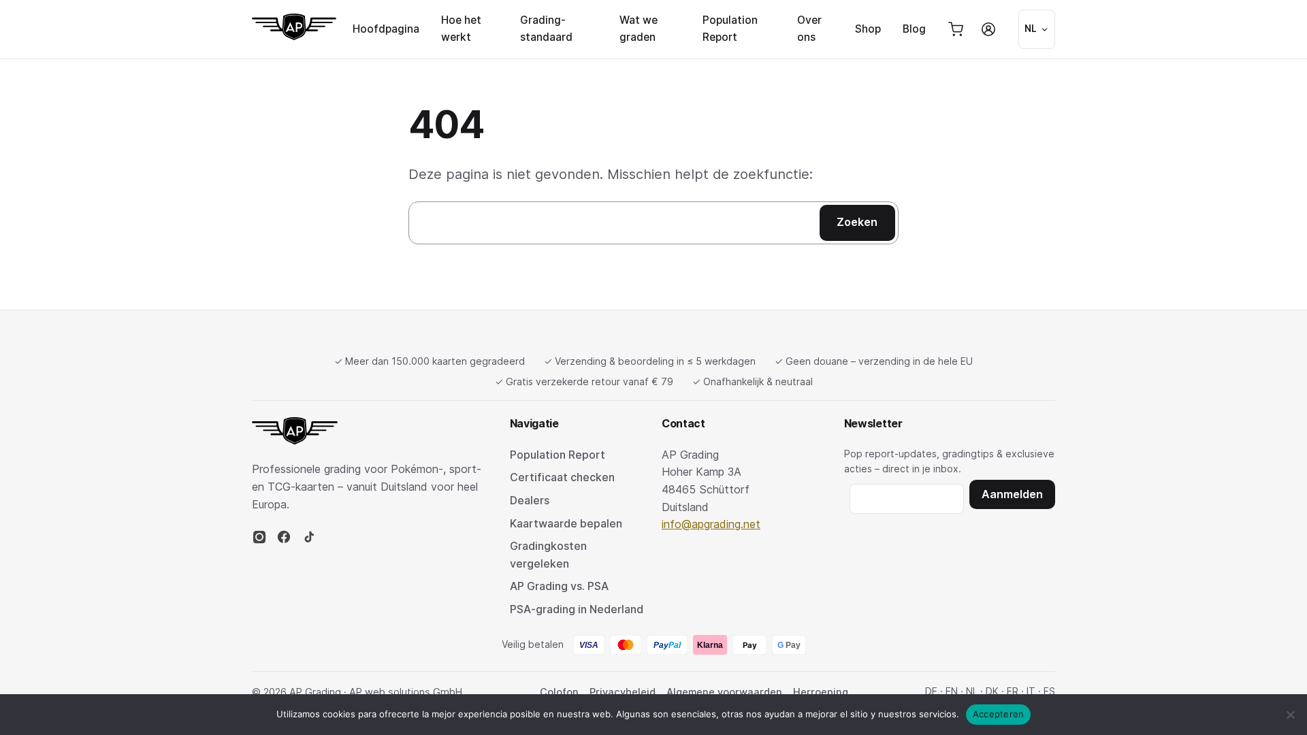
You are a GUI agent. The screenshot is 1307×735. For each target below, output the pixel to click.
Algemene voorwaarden (724, 692)
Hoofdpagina (386, 28)
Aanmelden (1012, 494)
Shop (868, 28)
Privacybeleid (623, 692)
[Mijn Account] (988, 29)
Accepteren (998, 713)
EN (952, 691)
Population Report (730, 29)
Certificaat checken (562, 477)
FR (1012, 691)
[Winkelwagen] (956, 29)
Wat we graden (638, 29)
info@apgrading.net (711, 524)
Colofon (559, 692)
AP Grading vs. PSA (559, 586)
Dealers (529, 500)
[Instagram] (259, 540)
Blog (914, 28)
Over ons (809, 29)
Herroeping (820, 692)
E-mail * (907, 497)
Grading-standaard (546, 29)
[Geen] (1290, 714)
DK (992, 691)
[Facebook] (283, 540)
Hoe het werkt (461, 29)
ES (1049, 691)
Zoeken (857, 222)
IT (1031, 691)
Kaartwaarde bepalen (566, 523)
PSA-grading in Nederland (576, 609)
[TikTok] (308, 540)
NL (972, 691)
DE (931, 691)
